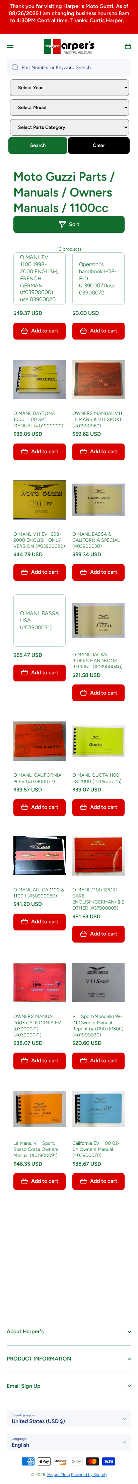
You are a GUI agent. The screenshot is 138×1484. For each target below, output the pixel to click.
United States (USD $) (38, 1421)
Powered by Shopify (89, 1474)
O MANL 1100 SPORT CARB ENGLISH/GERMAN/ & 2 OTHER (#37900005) (98, 899)
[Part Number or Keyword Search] (12, 67)
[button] (128, 46)
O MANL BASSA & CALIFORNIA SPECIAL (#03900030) (96, 540)
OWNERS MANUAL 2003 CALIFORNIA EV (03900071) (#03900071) (37, 1026)
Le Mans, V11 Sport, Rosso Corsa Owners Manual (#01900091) (35, 1149)
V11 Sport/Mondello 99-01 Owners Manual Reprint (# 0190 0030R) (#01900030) (98, 1026)
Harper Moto (58, 1474)
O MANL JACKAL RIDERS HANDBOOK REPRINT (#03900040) (97, 661)
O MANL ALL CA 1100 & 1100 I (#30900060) (38, 893)
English (20, 1445)
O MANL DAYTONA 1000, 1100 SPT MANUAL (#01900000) (38, 419)
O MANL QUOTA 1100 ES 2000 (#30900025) (97, 778)
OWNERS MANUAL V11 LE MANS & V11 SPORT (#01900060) (97, 419)
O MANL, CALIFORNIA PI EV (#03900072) (37, 778)
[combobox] (69, 67)
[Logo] (69, 46)
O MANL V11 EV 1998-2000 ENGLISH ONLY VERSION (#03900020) (39, 540)
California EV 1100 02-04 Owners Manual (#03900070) (96, 1149)
